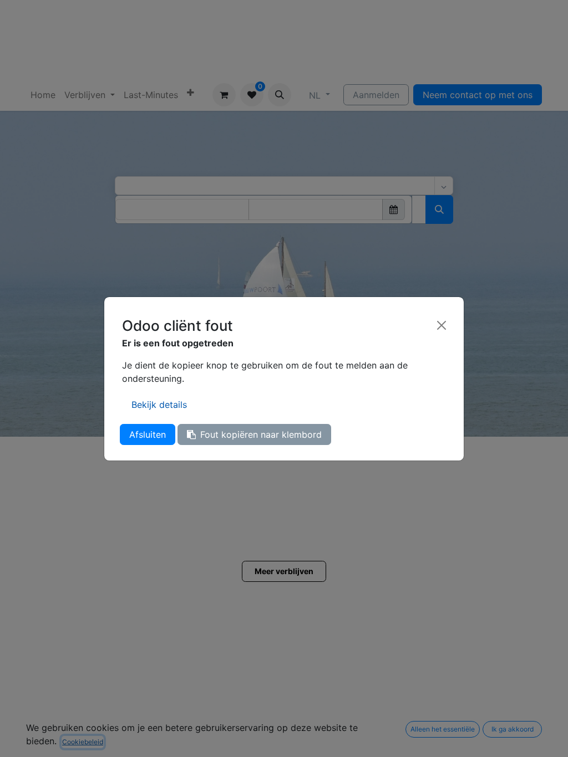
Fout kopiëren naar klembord (261, 434)
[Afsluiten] (441, 325)
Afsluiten (147, 434)
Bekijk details (159, 404)
